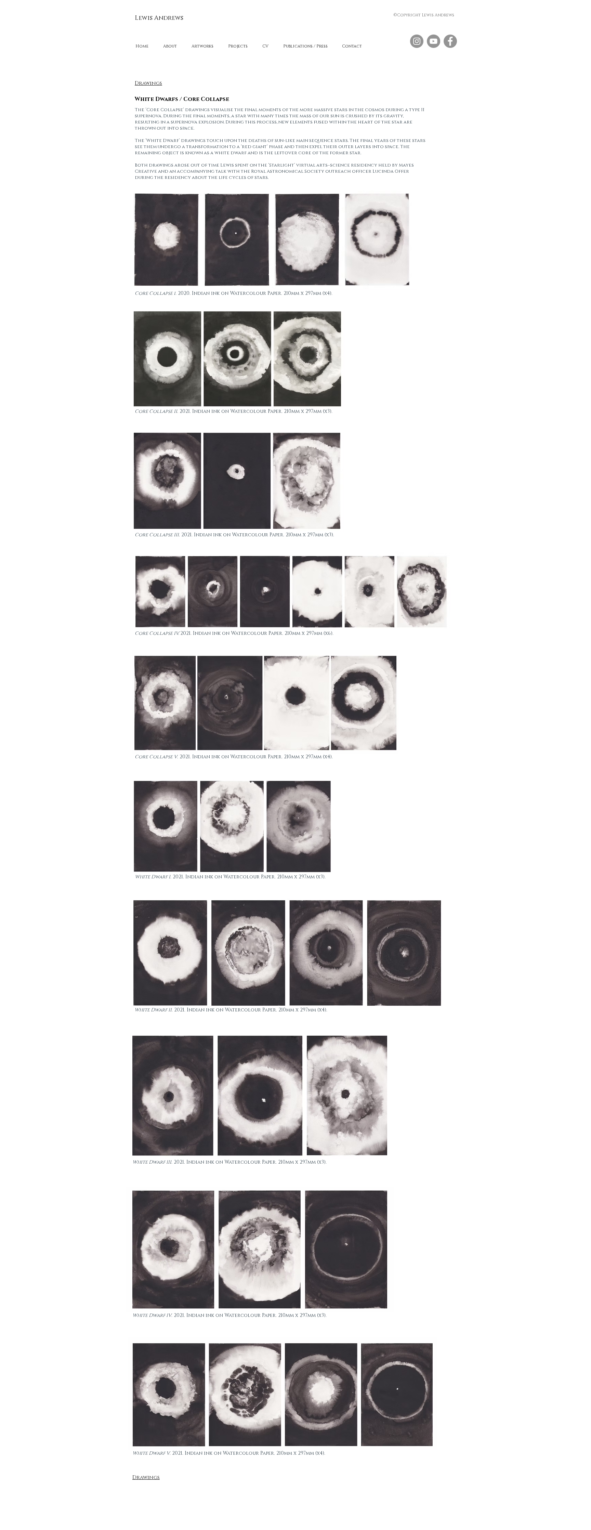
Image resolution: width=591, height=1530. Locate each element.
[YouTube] (433, 41)
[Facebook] (450, 41)
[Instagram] (416, 41)
